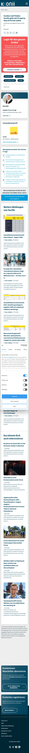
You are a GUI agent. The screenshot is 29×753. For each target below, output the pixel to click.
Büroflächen (8, 76)
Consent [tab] (4, 349)
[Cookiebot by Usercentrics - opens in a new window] (20, 345)
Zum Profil (5, 115)
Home (2, 9)
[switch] (25, 380)
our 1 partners (10, 357)
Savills (20, 80)
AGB (2, 723)
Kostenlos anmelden (13, 69)
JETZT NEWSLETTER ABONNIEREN (14, 687)
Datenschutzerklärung (7, 726)
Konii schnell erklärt (6, 736)
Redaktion (4, 733)
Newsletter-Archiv (6, 731)
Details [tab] (10, 349)
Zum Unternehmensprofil (9, 142)
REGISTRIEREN (9, 710)
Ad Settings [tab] (18, 349)
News (6, 9)
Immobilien (19, 76)
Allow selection (15, 401)
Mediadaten (4, 728)
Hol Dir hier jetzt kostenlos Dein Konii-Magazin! (14, 198)
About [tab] (25, 349)
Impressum (6, 87)
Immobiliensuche (9, 80)
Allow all (14, 396)
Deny (14, 406)
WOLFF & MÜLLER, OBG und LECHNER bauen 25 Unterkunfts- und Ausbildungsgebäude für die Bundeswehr (16, 166)
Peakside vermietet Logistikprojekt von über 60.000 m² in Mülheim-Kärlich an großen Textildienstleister (16, 181)
